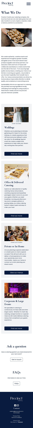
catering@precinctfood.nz (16, 411)
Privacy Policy (16, 416)
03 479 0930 (16, 413)
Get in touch (16, 359)
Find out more (16, 154)
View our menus (16, 272)
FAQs (16, 383)
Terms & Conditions (16, 417)
